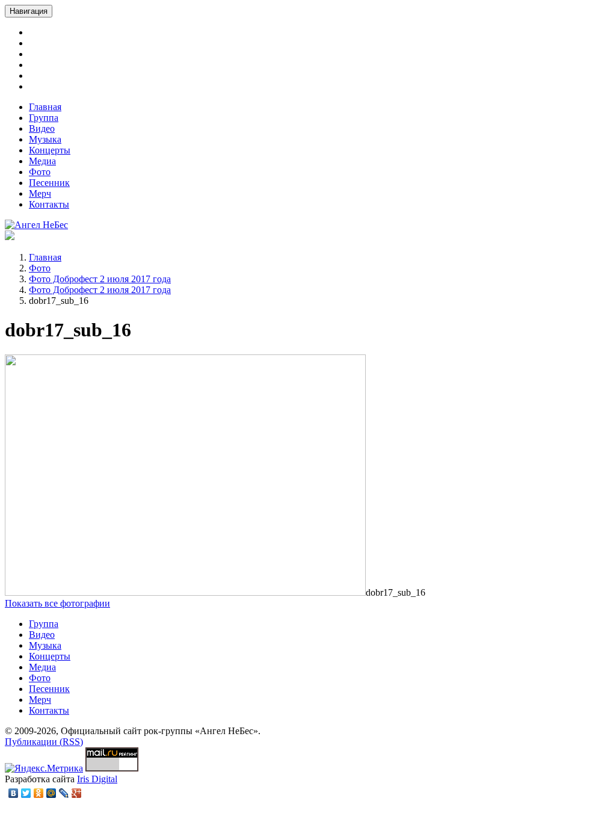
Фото (40, 172)
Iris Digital (97, 779)
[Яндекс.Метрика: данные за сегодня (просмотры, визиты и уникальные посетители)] (44, 768)
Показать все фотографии (57, 603)
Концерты (49, 150)
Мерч (40, 193)
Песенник (49, 183)
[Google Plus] (76, 793)
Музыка (45, 139)
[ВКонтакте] (13, 793)
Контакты (49, 204)
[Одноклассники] (38, 793)
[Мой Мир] (51, 793)
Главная (45, 107)
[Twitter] (26, 793)
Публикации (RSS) (44, 742)
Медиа (42, 161)
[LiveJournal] (64, 793)
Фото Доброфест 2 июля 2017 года (100, 279)
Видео (42, 128)
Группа (43, 118)
